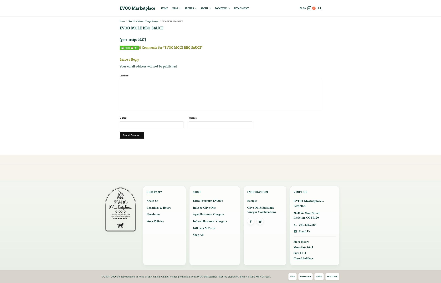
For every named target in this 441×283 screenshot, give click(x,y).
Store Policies (155, 221)
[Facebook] (250, 221)
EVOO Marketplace (137, 8)
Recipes (189, 8)
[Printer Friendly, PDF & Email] (129, 47)
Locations (221, 8)
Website (193, 117)
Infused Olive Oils (204, 207)
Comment (124, 75)
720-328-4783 (307, 225)
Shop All (198, 235)
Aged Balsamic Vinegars (208, 214)
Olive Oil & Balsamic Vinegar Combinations (261, 209)
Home (164, 8)
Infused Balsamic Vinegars (210, 221)
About (204, 8)
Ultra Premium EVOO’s (208, 200)
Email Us (304, 231)
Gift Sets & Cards (204, 228)
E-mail (123, 117)
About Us (152, 200)
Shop (175, 8)
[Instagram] (260, 221)
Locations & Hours (159, 207)
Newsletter (153, 214)
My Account (241, 8)
